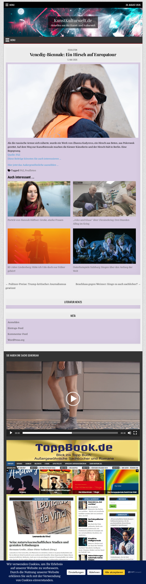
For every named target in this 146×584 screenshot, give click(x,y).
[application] (73, 398)
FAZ (22, 170)
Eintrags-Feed (15, 328)
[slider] (70, 433)
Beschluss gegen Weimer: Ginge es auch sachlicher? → (108, 284)
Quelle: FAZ (14, 154)
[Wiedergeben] (11, 433)
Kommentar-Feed (18, 334)
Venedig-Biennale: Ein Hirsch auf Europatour (73, 54)
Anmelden (13, 322)
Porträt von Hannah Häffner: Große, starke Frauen (35, 220)
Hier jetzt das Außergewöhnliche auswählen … (33, 165)
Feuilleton (72, 49)
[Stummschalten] (129, 433)
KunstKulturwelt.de (73, 20)
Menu (11, 5)
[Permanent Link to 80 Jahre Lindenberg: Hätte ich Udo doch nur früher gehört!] (39, 246)
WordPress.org (16, 340)
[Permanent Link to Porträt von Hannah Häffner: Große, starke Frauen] (39, 198)
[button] (73, 399)
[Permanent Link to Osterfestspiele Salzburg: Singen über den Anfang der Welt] (104, 246)
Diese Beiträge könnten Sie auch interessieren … (34, 158)
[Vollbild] (135, 433)
